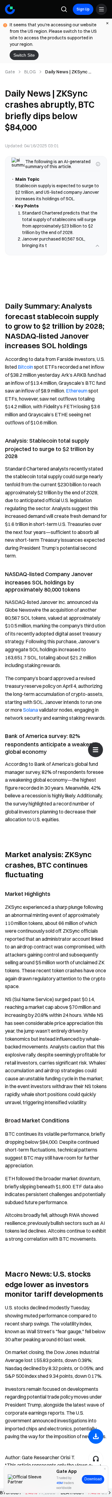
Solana (30, 710)
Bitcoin (25, 367)
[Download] (95, 1436)
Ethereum (76, 391)
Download (93, 1479)
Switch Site (24, 55)
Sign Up (83, 9)
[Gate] (10, 9)
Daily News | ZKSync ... (68, 72)
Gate (10, 72)
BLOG (30, 72)
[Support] (95, 1458)
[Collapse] (97, 246)
